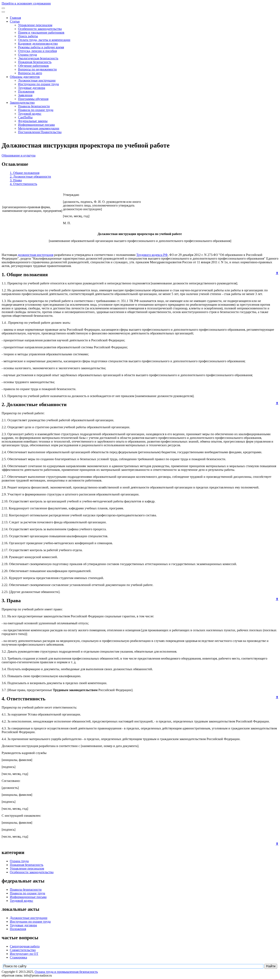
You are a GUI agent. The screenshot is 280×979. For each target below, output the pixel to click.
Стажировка (18, 957)
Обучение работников (33, 65)
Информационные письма (36, 124)
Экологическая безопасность (38, 58)
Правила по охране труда (35, 110)
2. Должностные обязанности (30, 176)
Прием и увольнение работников (41, 32)
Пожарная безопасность (34, 62)
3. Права (16, 180)
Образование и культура (18, 155)
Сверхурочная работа (25, 946)
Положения (26, 91)
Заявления (25, 95)
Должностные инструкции (37, 80)
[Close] (3, 11)
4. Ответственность (23, 184)
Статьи (15, 21)
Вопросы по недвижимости (37, 69)
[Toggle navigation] (3, 8)
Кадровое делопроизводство (38, 43)
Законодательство (22, 102)
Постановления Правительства (39, 132)
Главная (15, 17)
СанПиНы (25, 117)
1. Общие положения (24, 173)
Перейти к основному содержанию (26, 3)
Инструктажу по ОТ (24, 953)
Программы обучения (33, 99)
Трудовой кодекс (29, 113)
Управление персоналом (35, 25)
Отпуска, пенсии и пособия (37, 51)
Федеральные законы (33, 121)
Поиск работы (28, 36)
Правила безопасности (34, 106)
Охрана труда (27, 54)
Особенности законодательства (40, 29)
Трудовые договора (31, 88)
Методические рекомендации (38, 128)
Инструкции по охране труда (38, 84)
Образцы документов (25, 76)
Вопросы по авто (30, 73)
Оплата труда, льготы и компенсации (44, 40)
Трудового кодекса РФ (152, 255)
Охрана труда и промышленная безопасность (66, 971)
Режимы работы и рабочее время (41, 47)
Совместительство (23, 950)
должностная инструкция (35, 255)
